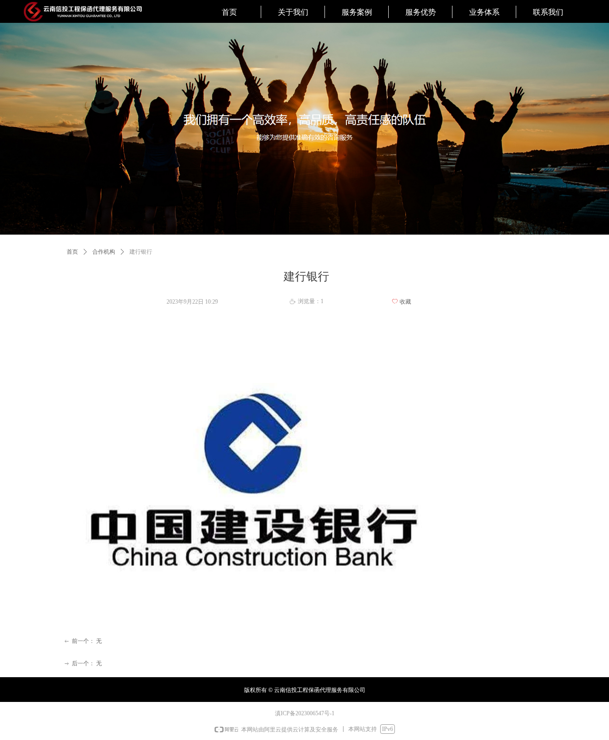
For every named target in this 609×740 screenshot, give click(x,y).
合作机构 (103, 251)
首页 (72, 251)
